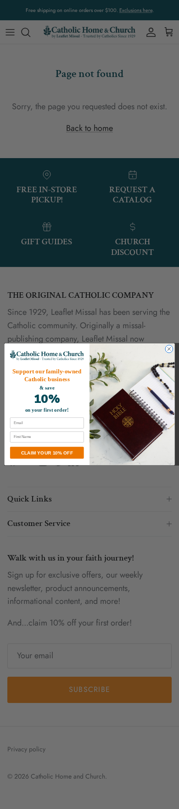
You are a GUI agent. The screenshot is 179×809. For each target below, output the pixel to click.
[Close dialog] (169, 349)
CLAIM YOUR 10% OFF (47, 452)
